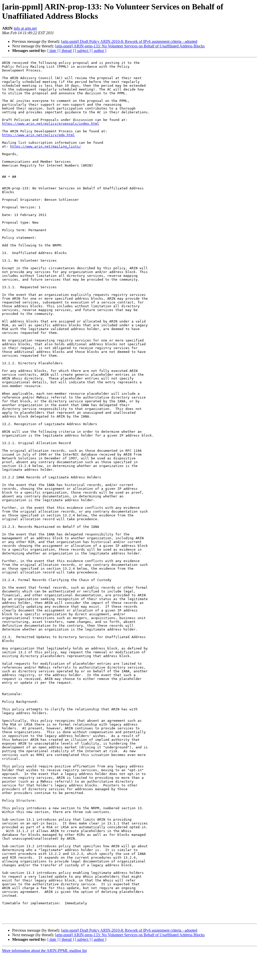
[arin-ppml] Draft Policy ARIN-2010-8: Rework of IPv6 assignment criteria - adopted (129, 41)
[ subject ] (83, 50)
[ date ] (52, 50)
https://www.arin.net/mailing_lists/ (45, 146)
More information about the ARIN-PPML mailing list (44, 950)
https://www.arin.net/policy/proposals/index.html (50, 123)
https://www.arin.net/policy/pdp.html (38, 135)
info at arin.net (25, 28)
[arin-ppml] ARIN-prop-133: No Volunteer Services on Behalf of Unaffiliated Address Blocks (130, 46)
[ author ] (99, 50)
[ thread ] (66, 50)
